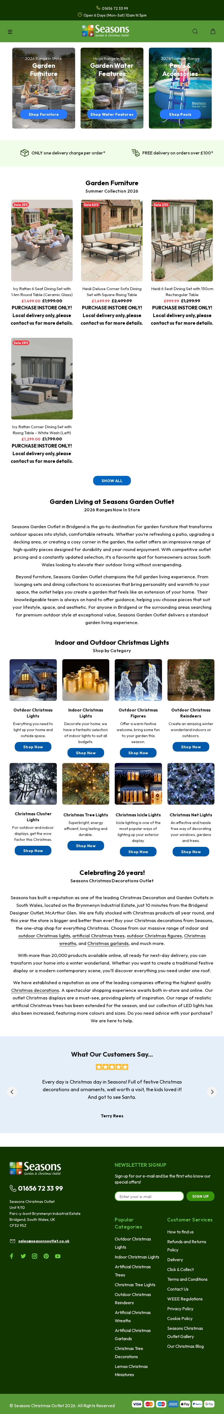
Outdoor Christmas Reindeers (133, 1298)
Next (212, 1092)
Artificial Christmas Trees (133, 1271)
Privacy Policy (180, 1308)
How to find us (180, 1231)
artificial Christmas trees (98, 935)
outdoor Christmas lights (44, 935)
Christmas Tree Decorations (129, 1352)
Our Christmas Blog (185, 1346)
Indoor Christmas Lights (137, 1257)
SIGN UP (200, 1196)
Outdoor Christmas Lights (133, 1243)
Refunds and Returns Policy (186, 1245)
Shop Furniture (44, 114)
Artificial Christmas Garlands (133, 1334)
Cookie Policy (180, 1318)
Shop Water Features (111, 114)
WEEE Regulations (185, 1299)
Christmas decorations (35, 990)
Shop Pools (180, 114)
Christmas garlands (108, 943)
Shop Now (33, 746)
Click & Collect (180, 1269)
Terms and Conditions (187, 1279)
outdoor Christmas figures (154, 935)
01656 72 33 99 (40, 1188)
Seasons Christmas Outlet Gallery (185, 1332)
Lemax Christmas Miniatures (131, 1370)
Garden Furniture (112, 183)
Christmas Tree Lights (135, 1284)
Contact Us (177, 1289)
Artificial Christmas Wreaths (133, 1316)
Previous (12, 1092)
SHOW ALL (112, 480)
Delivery (175, 1259)
